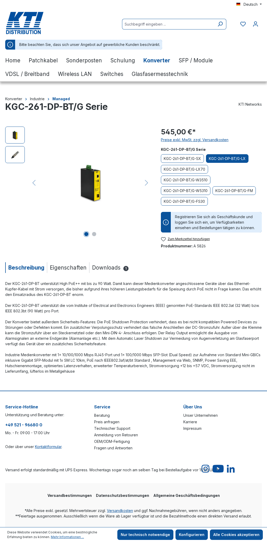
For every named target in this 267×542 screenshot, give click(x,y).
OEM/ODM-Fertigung (112, 441)
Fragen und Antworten (113, 448)
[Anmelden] (255, 24)
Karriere (190, 422)
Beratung (102, 415)
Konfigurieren (191, 534)
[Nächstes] (146, 182)
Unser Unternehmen (200, 415)
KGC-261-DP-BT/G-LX (227, 158)
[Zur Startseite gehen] (31, 23)
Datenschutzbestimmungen (122, 495)
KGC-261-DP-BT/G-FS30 (184, 201)
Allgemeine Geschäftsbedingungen (186, 495)
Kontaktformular (48, 446)
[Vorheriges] (34, 182)
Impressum (192, 428)
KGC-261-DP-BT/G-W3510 (186, 180)
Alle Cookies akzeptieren (236, 534)
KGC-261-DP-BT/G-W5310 (186, 190)
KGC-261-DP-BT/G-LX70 (184, 169)
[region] (78, 183)
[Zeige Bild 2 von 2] (94, 234)
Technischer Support (112, 428)
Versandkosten (120, 510)
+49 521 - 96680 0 (23, 424)
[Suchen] (220, 24)
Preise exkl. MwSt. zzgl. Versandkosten (194, 140)
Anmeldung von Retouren (116, 435)
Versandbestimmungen (69, 495)
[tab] (26, 267)
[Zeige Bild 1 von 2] (86, 234)
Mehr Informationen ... (67, 537)
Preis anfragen (106, 422)
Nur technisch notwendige (145, 534)
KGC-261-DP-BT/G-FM (234, 190)
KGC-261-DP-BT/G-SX (182, 158)
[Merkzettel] (243, 24)
